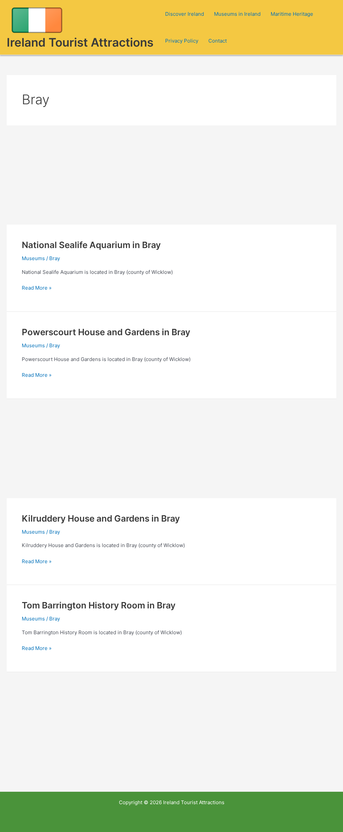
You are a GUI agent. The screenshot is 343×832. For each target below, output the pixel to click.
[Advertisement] (171, 175)
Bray (54, 258)
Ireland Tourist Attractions (80, 42)
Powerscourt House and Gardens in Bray (106, 332)
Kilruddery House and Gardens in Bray (101, 518)
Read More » (37, 288)
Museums (33, 258)
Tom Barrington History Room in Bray (99, 605)
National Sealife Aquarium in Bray (91, 245)
